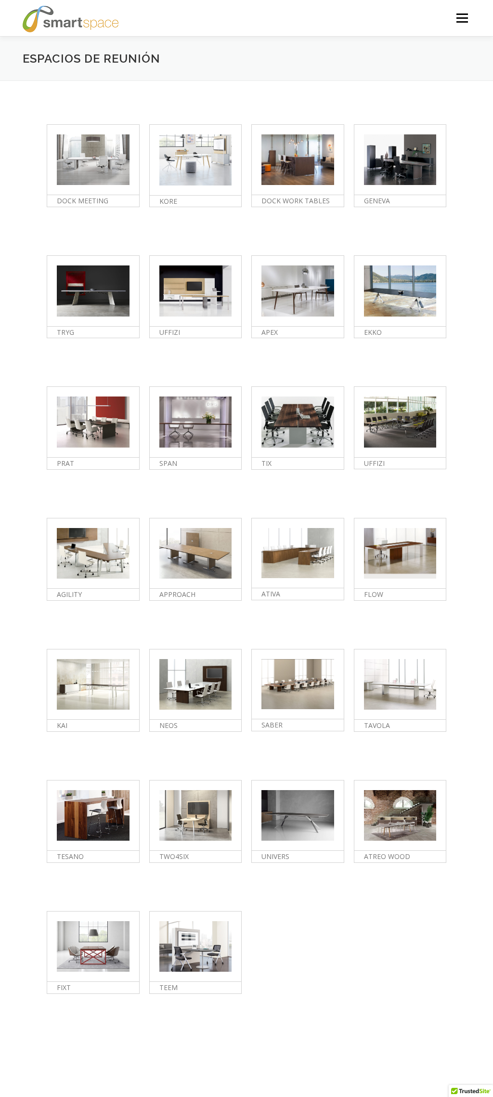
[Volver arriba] (452, 1052)
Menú (462, 18)
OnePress (269, 1074)
